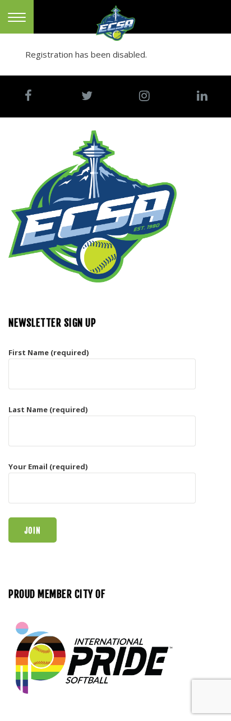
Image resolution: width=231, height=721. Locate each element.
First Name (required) (48, 352)
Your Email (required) (47, 466)
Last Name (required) (47, 409)
